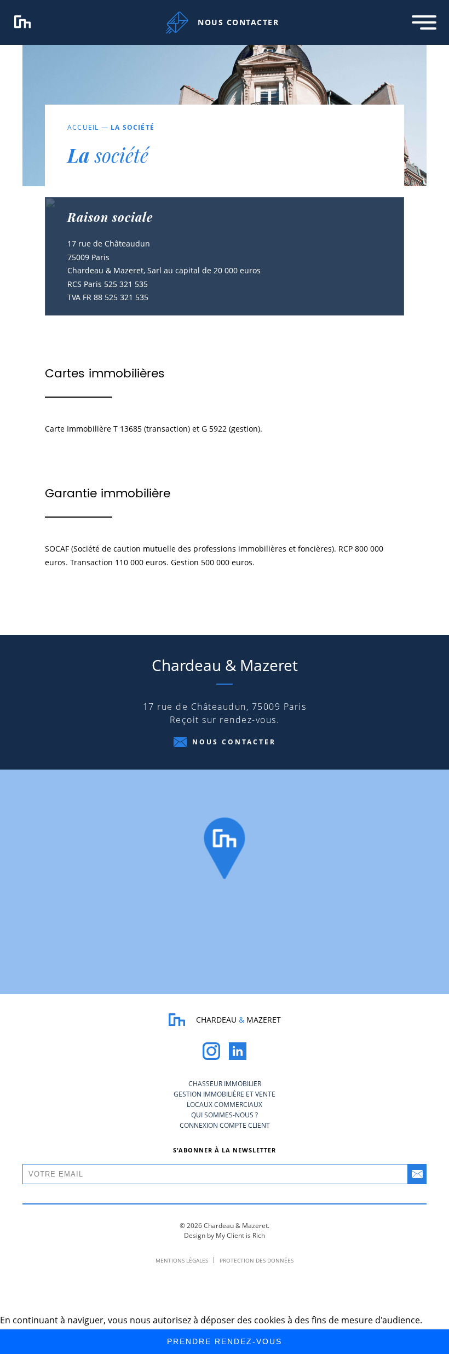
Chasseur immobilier (224, 1083)
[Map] (224, 882)
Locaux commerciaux (224, 1104)
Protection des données (256, 1260)
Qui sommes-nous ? (224, 1115)
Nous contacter (234, 742)
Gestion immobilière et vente (224, 1094)
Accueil (83, 127)
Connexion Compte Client (225, 1125)
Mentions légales (182, 1260)
